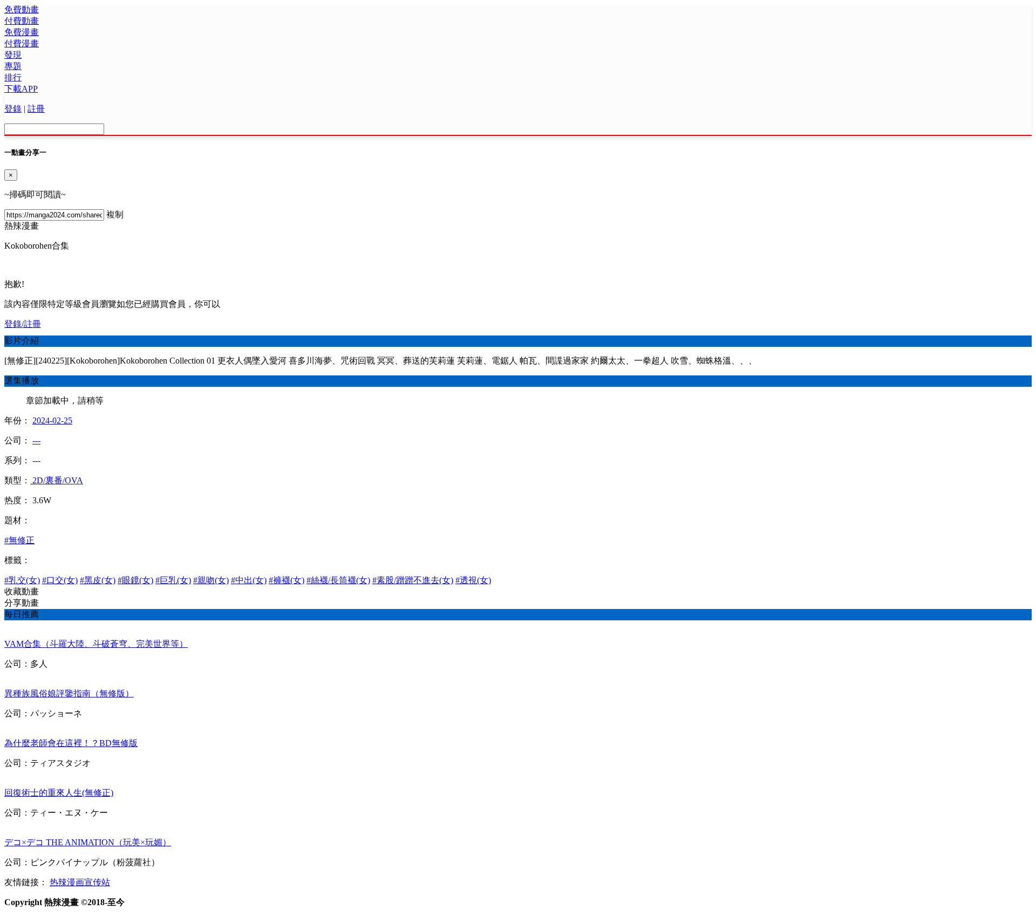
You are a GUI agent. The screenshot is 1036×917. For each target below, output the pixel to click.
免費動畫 (21, 9)
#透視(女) (473, 580)
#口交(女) (60, 580)
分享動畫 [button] (21, 602)
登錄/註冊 (22, 324)
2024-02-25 (52, 420)
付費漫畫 (21, 43)
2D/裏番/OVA (56, 480)
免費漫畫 (21, 32)
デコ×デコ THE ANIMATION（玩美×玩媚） (87, 842)
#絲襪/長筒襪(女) (338, 580)
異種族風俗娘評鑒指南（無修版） (69, 693)
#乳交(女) (22, 580)
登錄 (13, 108)
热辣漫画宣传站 (80, 882)
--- (36, 440)
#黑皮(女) (97, 580)
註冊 (36, 108)
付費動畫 (21, 20)
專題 (13, 66)
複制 (115, 214)
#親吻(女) (211, 580)
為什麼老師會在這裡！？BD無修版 (71, 743)
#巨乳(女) (173, 580)
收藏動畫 (21, 591)
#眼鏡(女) (135, 580)
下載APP (21, 88)
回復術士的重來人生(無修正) (58, 792)
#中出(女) (249, 580)
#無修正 (19, 540)
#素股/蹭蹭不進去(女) (412, 580)
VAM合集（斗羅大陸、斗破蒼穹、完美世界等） (96, 643)
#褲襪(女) (286, 580)
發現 (13, 54)
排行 (13, 77)
